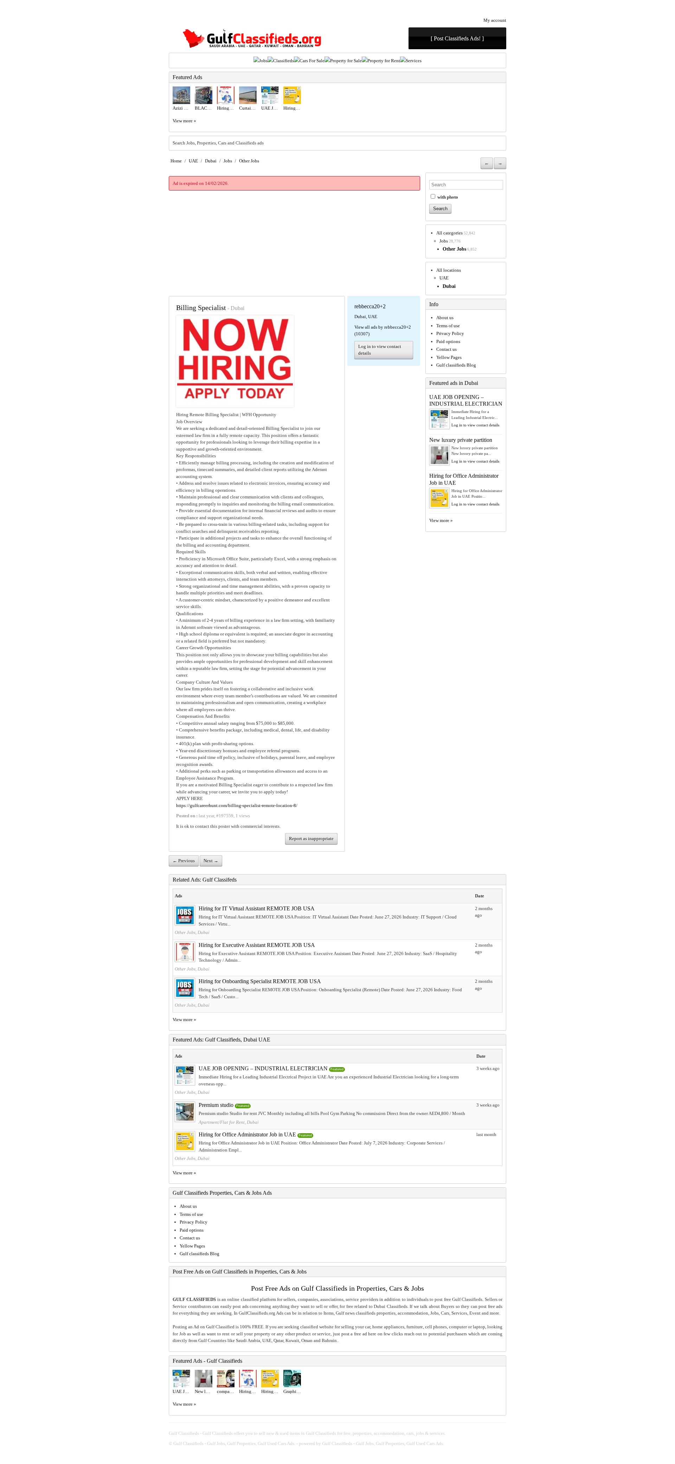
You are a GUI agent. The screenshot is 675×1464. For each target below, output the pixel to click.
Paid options (448, 341)
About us (445, 317)
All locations (448, 270)
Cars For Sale (312, 60)
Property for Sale (346, 60)
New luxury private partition (460, 440)
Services (414, 60)
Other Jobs (249, 160)
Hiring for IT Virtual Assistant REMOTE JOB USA (257, 908)
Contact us (446, 349)
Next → (211, 860)
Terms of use (448, 325)
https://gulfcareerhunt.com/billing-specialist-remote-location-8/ (236, 805)
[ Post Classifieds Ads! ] (457, 38)
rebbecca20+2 (370, 306)
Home (176, 160)
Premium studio (216, 1105)
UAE (193, 160)
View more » (184, 120)
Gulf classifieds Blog (456, 365)
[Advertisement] (294, 243)
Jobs (263, 60)
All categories (449, 233)
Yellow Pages (449, 357)
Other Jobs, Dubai (192, 932)
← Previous (184, 860)
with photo (447, 197)
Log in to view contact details (379, 350)
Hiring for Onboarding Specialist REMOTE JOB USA (260, 981)
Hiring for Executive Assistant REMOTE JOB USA (257, 945)
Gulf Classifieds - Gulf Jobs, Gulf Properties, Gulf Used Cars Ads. (234, 1443)
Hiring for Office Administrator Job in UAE (247, 1134)
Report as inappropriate (311, 838)
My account (494, 20)
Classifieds (283, 60)
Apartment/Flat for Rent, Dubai (229, 1122)
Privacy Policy (450, 333)
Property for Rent (383, 60)
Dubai (211, 160)
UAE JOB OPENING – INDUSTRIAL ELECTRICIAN (263, 1068)
